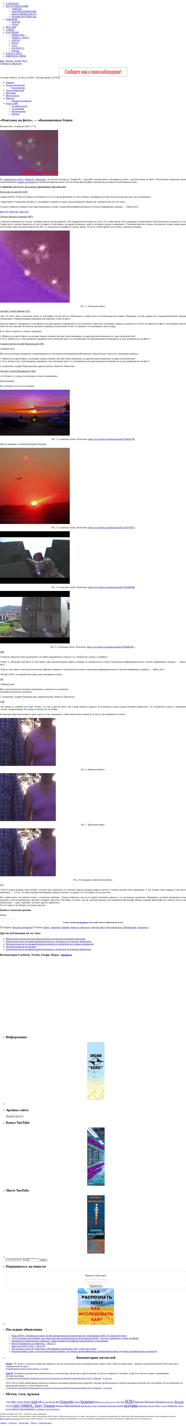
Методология (12, 95)
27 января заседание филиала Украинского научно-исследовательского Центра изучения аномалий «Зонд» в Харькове (54, 1378)
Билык (52, 1402)
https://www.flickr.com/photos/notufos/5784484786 (110, 647)
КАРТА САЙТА (14, 53)
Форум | (10, 61)
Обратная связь (45, 1423)
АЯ (40, 1401)
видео (120, 1406)
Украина (49, 1405)
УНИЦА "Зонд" (31, 1405)
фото (102, 927)
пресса (15, 1409)
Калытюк (87, 1401)
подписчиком (82, 922)
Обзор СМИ (12, 103)
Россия (179, 1401)
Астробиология (19, 106)
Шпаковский (130, 927)
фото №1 (4, 211)
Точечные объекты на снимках (21, 946)
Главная (10, 82)
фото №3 (24, 211)
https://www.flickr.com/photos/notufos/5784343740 (111, 439)
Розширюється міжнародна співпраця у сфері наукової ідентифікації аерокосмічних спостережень (60, 1341)
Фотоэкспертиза (114, 927)
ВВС (57, 1402)
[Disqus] (93, 995)
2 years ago (107, 1378)
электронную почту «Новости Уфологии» (25, 179)
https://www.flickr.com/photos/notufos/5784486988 (111, 587)
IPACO (15, 43)
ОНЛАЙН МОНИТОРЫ (24, 11)
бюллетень (112, 1406)
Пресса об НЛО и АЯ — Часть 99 (28, 1346)
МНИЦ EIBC (18, 35)
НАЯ (122, 1402)
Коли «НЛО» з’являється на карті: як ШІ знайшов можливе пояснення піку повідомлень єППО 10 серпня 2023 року (69, 1335)
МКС (118, 1402)
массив (151, 1406)
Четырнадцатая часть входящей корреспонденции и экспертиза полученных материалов (50, 944)
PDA (24, 61)
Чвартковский (72, 1405)
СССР (9, 1406)
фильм (47, 1409)
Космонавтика (19, 111)
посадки (9, 1409)
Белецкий (45, 1402)
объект (157, 1406)
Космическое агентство (108, 1402)
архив (93, 1406)
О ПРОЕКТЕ (12, 3)
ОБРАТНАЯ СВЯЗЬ (16, 56)
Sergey (9, 1364)
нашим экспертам (26, 182)
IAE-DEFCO (18, 48)
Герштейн (55, 927)
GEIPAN (16, 40)
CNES (8, 1402)
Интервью (11, 93)
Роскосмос (169, 1402)
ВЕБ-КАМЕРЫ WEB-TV (24, 14)
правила (66, 954)
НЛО (129, 1401)
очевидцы (172, 1406)
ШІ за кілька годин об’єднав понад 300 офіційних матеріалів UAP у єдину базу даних (54, 1349)
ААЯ (34, 1401)
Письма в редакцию (21, 101)
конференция (142, 1406)
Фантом (95, 927)
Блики (46, 927)
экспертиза (142, 927)
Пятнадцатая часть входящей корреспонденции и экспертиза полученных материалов (48, 941)
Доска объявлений (15, 90)
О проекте (13, 1423)
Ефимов (66, 927)
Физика (15, 114)
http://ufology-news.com (9, 1419)
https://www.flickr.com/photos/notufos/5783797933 (111, 527)
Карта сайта (24, 1423)
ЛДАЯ (15, 24)
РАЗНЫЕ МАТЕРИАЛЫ (24, 16)
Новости (10, 98)
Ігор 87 (9, 1373)
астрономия (102, 1406)
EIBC (13, 1402)
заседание (130, 1405)
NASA (27, 1402)
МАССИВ (11, 27)
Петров (159, 1401)
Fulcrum (15, 51)
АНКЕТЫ (17, 9)
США (16, 1405)
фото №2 (14, 211)
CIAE (14, 45)
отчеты (164, 1406)
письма (181, 1406)
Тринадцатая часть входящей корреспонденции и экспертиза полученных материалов (48, 949)
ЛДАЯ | (18, 61)
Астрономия (18, 108)
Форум (34, 1423)
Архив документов (15, 85)
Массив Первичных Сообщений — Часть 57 (34, 1343)
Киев (96, 1402)
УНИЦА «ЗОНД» (20, 37)
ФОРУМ (16, 22)
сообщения (40, 1409)
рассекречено (27, 1409)
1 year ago (44, 1369)
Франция (60, 1406)
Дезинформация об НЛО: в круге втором (22, 1369)
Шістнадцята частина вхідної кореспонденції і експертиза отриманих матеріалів (45, 939)
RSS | (2, 61)
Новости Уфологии (80, 927)
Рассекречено (18, 88)
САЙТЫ (10, 30)
